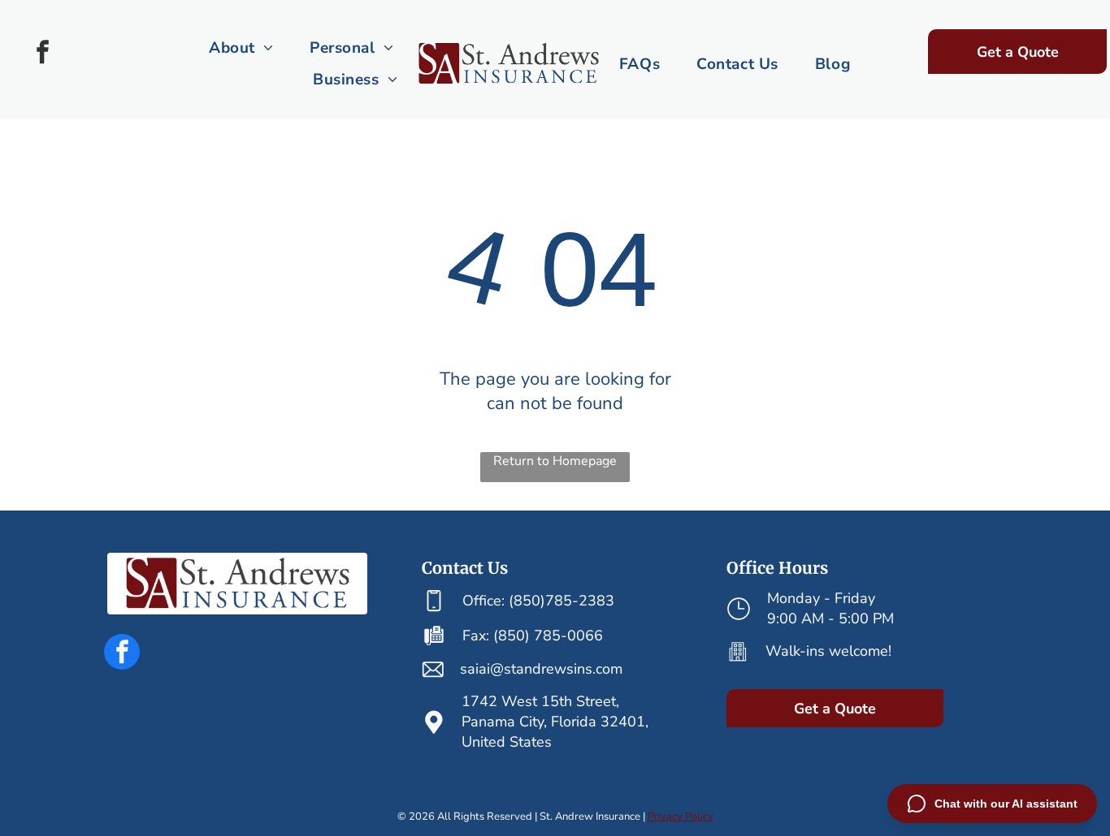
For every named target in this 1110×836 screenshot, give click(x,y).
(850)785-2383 (561, 600)
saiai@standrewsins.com (541, 669)
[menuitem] (243, 48)
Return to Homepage (555, 461)
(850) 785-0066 (548, 635)
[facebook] (43, 54)
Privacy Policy (680, 816)
